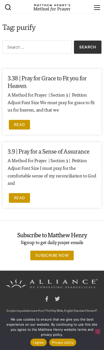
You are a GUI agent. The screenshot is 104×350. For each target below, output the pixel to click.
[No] (97, 331)
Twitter (57, 299)
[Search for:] (36, 48)
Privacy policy (63, 342)
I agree (38, 342)
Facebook (46, 299)
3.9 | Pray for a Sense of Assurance (48, 151)
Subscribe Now (52, 255)
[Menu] (97, 7)
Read (19, 124)
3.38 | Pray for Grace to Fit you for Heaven (47, 81)
